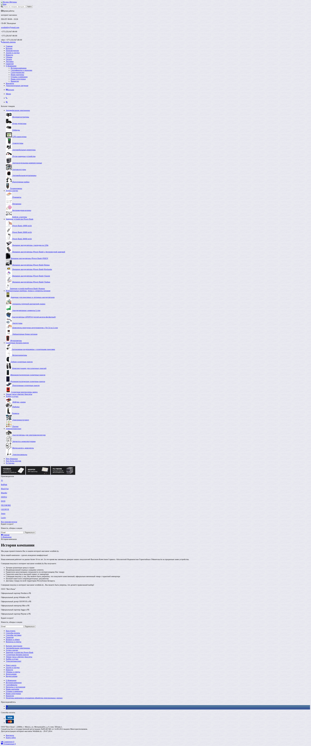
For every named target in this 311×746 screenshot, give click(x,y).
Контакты (10, 83)
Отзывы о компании (19, 77)
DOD (3, 501)
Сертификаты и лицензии (21, 70)
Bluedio (4, 493)
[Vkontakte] (7, 706)
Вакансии (15, 81)
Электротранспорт (13, 429)
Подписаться (30, 532)
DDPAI (4, 497)
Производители (12, 50)
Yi (2, 480)
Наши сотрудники (18, 79)
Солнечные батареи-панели (17, 343)
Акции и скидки (13, 53)
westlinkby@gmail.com (10, 27)
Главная (9, 46)
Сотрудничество (17, 72)
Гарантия (9, 64)
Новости (9, 55)
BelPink (4, 485)
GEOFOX (5, 509)
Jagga (3, 513)
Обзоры (9, 57)
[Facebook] (6, 708)
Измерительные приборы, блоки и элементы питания (28, 291)
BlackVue (5, 489)
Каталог (9, 48)
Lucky (3, 518)
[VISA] (10, 719)
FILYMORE (6, 505)
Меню (8, 94)
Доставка (9, 61)
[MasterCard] (10, 723)
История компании (18, 68)
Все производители (9, 522)
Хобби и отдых (12, 396)
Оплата (9, 59)
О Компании (11, 66)
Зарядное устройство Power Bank (19, 219)
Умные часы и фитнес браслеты (19, 394)
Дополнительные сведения (17, 86)
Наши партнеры (17, 75)
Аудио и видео (12, 191)
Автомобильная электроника (18, 110)
